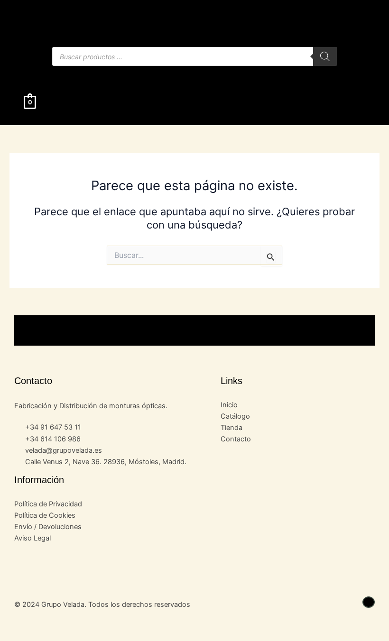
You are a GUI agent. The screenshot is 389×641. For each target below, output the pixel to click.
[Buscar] (325, 56)
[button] (194, 75)
